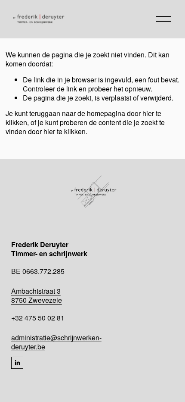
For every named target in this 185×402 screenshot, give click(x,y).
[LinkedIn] (17, 363)
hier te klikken (64, 131)
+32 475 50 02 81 (38, 318)
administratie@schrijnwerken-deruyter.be (56, 342)
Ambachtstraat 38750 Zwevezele (36, 296)
